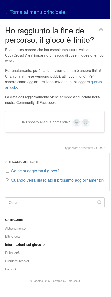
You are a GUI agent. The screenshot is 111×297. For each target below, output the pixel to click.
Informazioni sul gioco (23, 244)
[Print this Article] (101, 30)
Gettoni (10, 268)
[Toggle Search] (99, 202)
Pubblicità (12, 252)
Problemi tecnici (17, 260)
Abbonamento (15, 228)
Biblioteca (12, 236)
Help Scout (73, 281)
